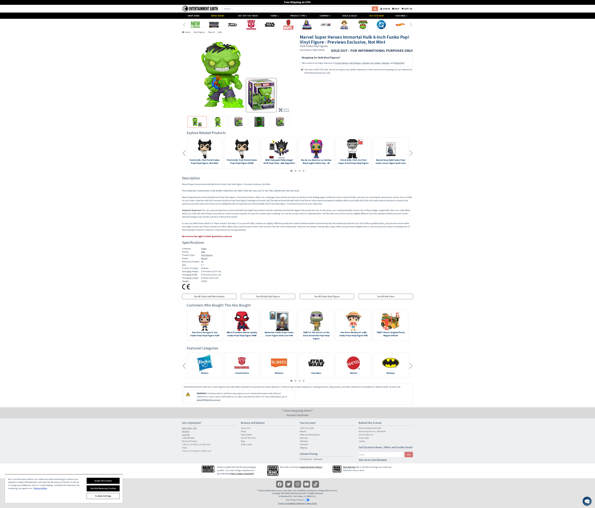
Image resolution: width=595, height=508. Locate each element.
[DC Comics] (381, 25)
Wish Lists (304, 438)
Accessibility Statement (295, 503)
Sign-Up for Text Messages (373, 459)
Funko (204, 248)
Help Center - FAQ (189, 428)
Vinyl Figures (355, 63)
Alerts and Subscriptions (310, 434)
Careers (362, 441)
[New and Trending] (195, 25)
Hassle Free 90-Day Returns (311, 467)
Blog (243, 441)
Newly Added (217, 15)
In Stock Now (376, 15)
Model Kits (399, 63)
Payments (304, 444)
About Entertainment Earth (370, 428)
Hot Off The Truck (248, 15)
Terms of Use (311, 503)
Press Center (364, 438)
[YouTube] (306, 484)
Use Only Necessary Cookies (103, 488)
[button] (587, 501)
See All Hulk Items (385, 296)
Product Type (298, 15)
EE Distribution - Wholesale (311, 459)
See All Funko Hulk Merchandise (209, 296)
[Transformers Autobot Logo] (251, 25)
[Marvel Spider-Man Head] (288, 25)
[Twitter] (288, 484)
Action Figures (341, 63)
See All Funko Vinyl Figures (327, 296)
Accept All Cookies (103, 480)
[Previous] (184, 24)
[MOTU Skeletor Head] (306, 25)
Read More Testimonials (297, 415)
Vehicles (385, 63)
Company (324, 15)
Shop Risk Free (349, 467)
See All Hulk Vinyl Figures (268, 296)
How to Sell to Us (366, 434)
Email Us (185, 431)
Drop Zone (245, 428)
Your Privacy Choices (295, 500)
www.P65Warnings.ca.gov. (209, 399)
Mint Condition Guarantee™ (242, 473)
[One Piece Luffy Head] (344, 25)
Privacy (281, 503)
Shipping (303, 447)
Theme (273, 15)
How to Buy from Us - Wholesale (372, 431)
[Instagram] (297, 484)
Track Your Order (307, 428)
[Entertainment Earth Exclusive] (214, 25)
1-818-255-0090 (188, 438)
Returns (303, 431)
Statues (365, 63)
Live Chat (186, 434)
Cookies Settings (103, 496)
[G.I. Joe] (325, 25)
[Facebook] (279, 484)
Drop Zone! (193, 15)
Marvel (204, 258)
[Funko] (232, 25)
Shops (243, 431)
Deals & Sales (349, 15)
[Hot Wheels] (399, 25)
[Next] (411, 24)
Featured (401, 15)
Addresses (304, 441)
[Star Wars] (269, 25)
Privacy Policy (40, 488)
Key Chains (375, 63)
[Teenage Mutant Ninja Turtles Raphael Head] (362, 25)
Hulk (203, 251)
